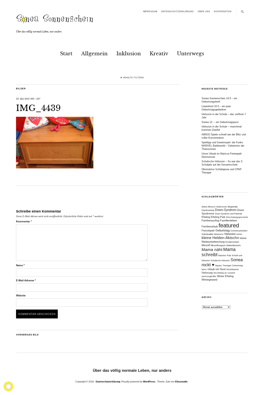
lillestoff (206, 245)
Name (20, 265)
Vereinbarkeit (232, 269)
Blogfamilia (233, 207)
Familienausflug (210, 220)
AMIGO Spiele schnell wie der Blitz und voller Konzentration (224, 136)
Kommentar (24, 221)
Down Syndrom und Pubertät (228, 213)
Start (66, 53)
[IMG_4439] (54, 167)
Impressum (150, 11)
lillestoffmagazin (218, 245)
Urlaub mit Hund (217, 269)
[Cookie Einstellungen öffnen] (8, 390)
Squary (218, 265)
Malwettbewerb (234, 245)
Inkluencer (219, 234)
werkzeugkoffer (209, 276)
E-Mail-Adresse (26, 280)
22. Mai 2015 (23, 98)
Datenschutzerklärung (177, 11)
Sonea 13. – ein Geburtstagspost (220, 122)
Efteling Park (218, 217)
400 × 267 (35, 98)
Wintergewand (209, 279)
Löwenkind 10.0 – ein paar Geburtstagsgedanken (216, 108)
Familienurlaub (210, 226)
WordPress (149, 381)
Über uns (204, 11)
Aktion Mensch (208, 207)
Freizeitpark (208, 230)
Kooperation (223, 11)
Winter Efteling (225, 276)
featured (229, 225)
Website (21, 295)
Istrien (239, 234)
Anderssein (221, 207)
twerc (204, 269)
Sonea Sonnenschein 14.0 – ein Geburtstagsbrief (219, 100)
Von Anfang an (220, 273)
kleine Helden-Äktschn (220, 238)
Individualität (207, 234)
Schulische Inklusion (220, 260)
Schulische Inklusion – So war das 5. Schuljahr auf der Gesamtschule (222, 163)
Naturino (222, 255)
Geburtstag (222, 230)
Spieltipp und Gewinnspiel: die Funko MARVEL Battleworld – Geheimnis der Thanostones (223, 145)
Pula (229, 255)
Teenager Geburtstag (233, 265)
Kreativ (159, 53)
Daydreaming (208, 210)
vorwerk (231, 273)
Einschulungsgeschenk (237, 217)
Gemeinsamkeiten (238, 230)
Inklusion (128, 53)
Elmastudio (181, 381)
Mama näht (212, 249)
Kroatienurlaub (232, 242)
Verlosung (207, 272)
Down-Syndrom (225, 210)
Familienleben (228, 220)
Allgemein (94, 53)
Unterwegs (190, 53)
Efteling (206, 217)
